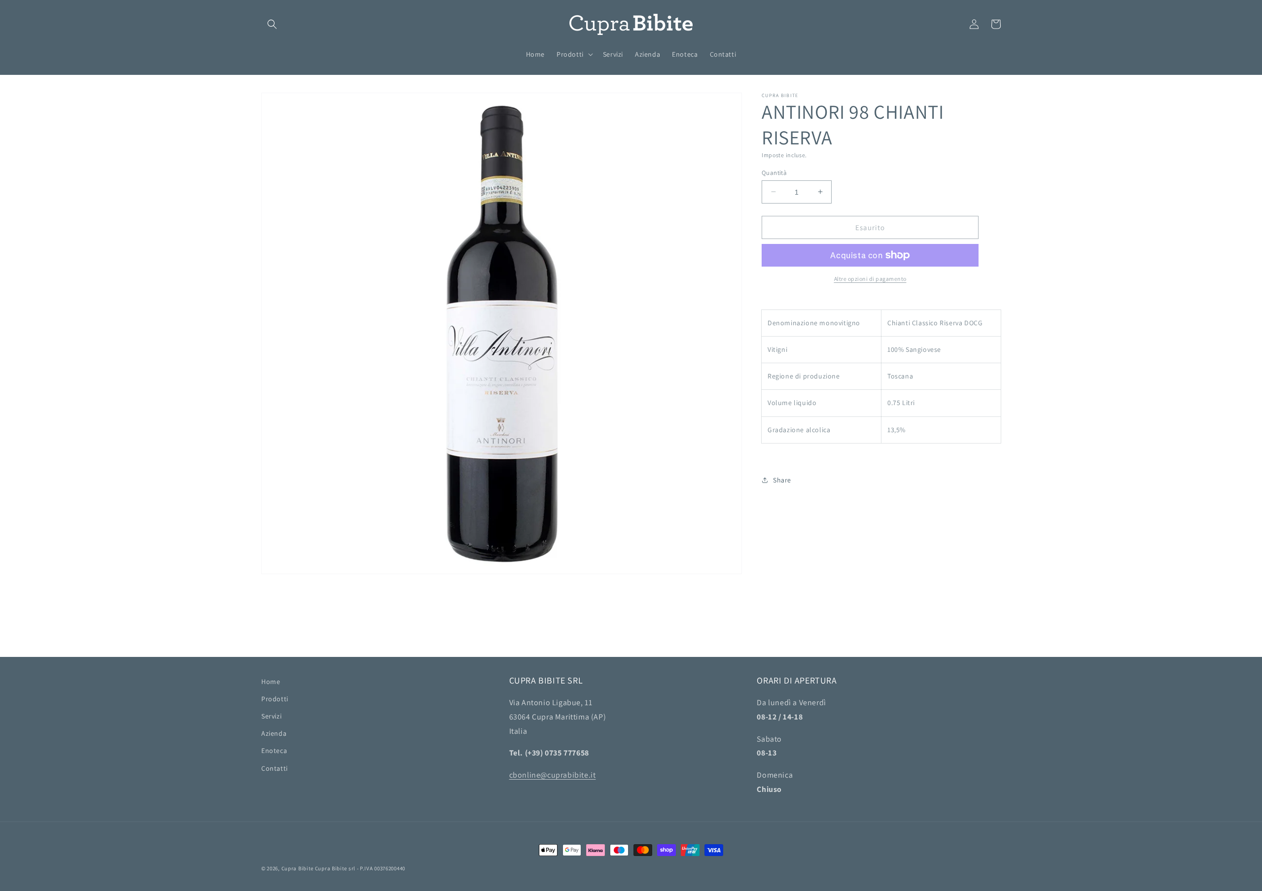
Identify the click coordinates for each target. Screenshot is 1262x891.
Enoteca (274, 750)
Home (270, 681)
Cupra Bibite (297, 868)
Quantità (774, 172)
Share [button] (782, 480)
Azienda (273, 733)
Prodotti (274, 698)
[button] (272, 24)
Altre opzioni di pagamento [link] (870, 278)
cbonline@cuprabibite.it (552, 775)
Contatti (274, 768)
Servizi (271, 716)
